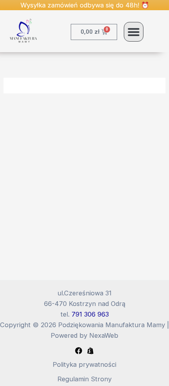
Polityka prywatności (84, 364)
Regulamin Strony (84, 379)
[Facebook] (78, 350)
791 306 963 (90, 314)
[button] (133, 32)
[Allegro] (90, 350)
